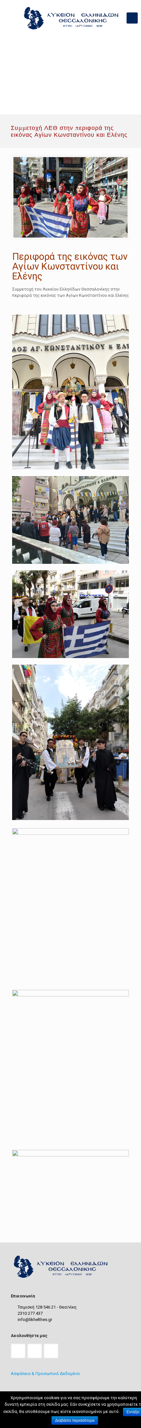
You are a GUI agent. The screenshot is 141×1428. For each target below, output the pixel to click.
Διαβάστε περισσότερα (74, 1420)
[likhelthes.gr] (70, 18)
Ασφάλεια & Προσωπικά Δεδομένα (45, 1373)
